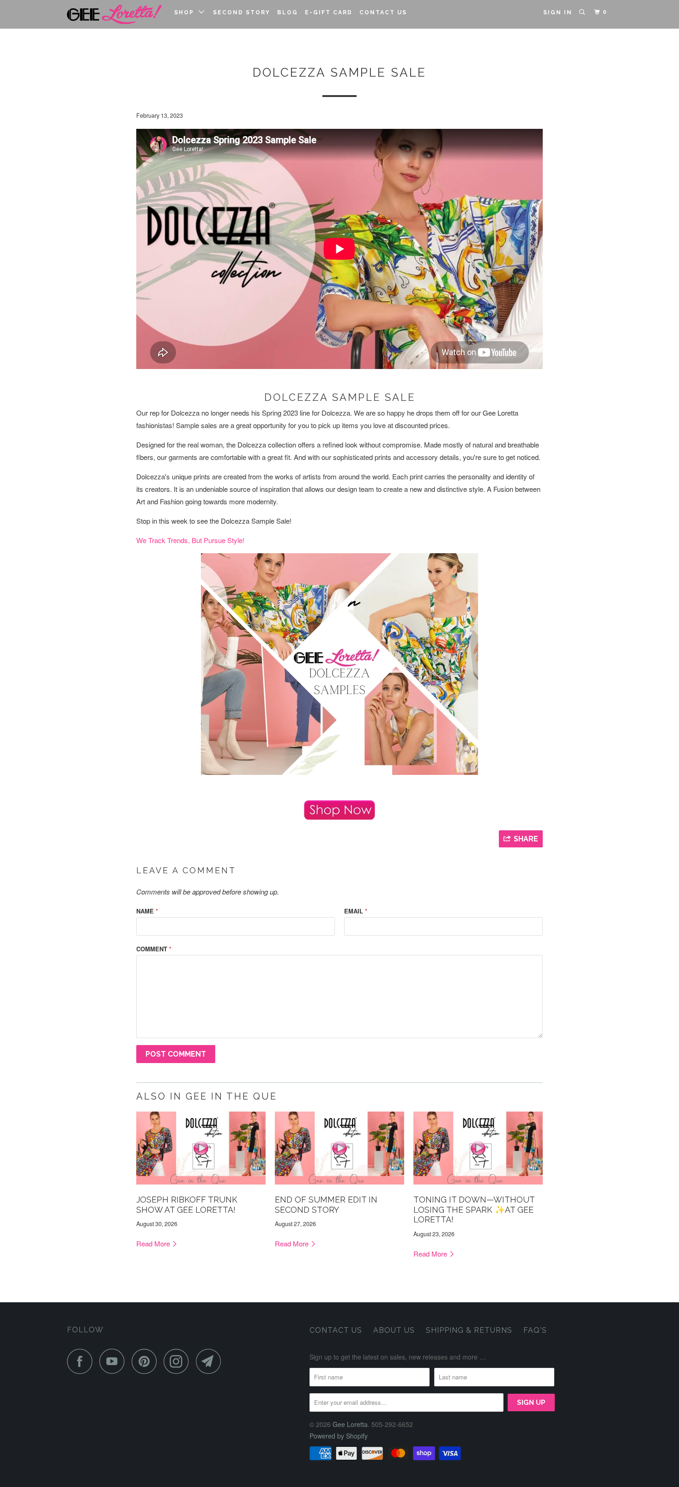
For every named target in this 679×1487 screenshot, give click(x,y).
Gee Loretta (350, 1424)
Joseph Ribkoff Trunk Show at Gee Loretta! (186, 1205)
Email (355, 911)
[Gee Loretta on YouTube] (114, 1361)
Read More (154, 1243)
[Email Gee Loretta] (211, 1361)
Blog (287, 12)
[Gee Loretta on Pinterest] (147, 1361)
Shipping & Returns (469, 1330)
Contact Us (383, 12)
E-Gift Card (328, 12)
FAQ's (535, 1330)
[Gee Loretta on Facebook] (82, 1361)
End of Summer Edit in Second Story (326, 1205)
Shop (186, 12)
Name (147, 911)
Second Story (241, 12)
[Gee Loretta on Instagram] (179, 1361)
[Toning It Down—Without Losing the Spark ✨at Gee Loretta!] (478, 1186)
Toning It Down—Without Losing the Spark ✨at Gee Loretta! (473, 1209)
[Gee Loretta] (114, 14)
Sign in (557, 12)
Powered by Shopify (338, 1435)
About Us (394, 1330)
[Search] (582, 12)
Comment (153, 948)
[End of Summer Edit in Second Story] (339, 1186)
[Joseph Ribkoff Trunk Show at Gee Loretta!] (201, 1186)
